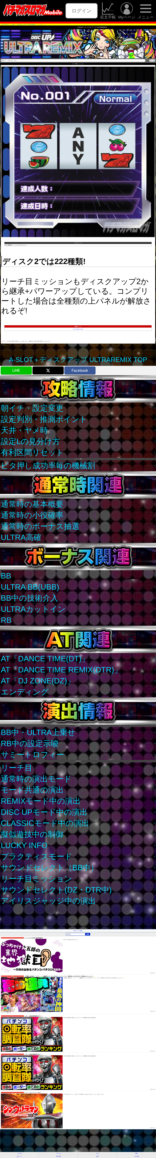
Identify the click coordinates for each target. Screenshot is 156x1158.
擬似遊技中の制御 (32, 834)
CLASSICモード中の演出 (45, 823)
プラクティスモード (36, 856)
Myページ (126, 17)
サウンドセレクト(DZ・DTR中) (56, 889)
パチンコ (58, 1153)
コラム (97, 1153)
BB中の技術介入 (29, 598)
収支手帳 (108, 17)
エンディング (25, 691)
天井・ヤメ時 (24, 430)
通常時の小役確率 (32, 515)
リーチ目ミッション (36, 878)
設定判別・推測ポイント (44, 419)
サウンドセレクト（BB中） (49, 867)
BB (6, 575)
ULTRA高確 (21, 537)
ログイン (81, 10)
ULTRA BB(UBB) (30, 587)
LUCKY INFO (24, 845)
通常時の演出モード (36, 778)
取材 (97, 1156)
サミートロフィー (32, 754)
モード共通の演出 (32, 790)
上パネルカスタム (78, 329)
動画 (136, 1153)
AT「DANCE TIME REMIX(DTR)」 (61, 669)
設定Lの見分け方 (30, 441)
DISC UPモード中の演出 (44, 812)
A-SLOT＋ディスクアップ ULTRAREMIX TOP (78, 359)
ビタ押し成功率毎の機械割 (48, 465)
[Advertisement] (49, 917)
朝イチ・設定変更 (32, 408)
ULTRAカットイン (33, 609)
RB (6, 620)
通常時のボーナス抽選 (40, 526)
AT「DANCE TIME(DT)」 (45, 658)
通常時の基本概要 (32, 504)
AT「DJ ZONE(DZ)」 (38, 680)
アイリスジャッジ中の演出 (48, 900)
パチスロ (19, 1153)
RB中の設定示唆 (30, 743)
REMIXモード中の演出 (41, 801)
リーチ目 (16, 767)
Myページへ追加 (78, 930)
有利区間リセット (32, 452)
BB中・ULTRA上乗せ (38, 732)
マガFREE (136, 1156)
